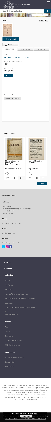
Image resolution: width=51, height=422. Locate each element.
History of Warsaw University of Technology (20, 299)
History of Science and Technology (16, 294)
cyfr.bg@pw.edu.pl (8, 233)
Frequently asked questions (14, 358)
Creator (7, 331)
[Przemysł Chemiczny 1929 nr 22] (7, 30)
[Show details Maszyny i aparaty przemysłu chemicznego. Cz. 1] (21, 178)
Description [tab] (9, 49)
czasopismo (8, 71)
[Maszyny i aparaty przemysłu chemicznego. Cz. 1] (14, 149)
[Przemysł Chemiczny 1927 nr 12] (37, 149)
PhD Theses (9, 285)
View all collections (11, 314)
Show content (11, 39)
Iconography (9, 303)
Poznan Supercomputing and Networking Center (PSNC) (25, 418)
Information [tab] (25, 49)
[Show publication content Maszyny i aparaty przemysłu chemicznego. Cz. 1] (14, 178)
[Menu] (48, 2)
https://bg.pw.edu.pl (9, 243)
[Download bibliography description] (7, 178)
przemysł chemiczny (12, 99)
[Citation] (46, 20)
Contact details (10, 362)
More (42, 184)
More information (33, 414)
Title (6, 327)
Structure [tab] (41, 49)
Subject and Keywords (12, 345)
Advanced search (38, 15)
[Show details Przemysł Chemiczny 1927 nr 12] (43, 178)
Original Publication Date (13, 340)
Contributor (9, 336)
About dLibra (9, 367)
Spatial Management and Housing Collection (20, 308)
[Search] (47, 11)
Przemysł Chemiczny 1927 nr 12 (35, 162)
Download (11, 45)
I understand (26, 416)
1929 (6, 64)
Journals (7, 281)
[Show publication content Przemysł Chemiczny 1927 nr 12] (36, 178)
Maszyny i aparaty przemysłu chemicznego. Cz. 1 (12, 162)
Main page (8, 268)
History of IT (9, 290)
